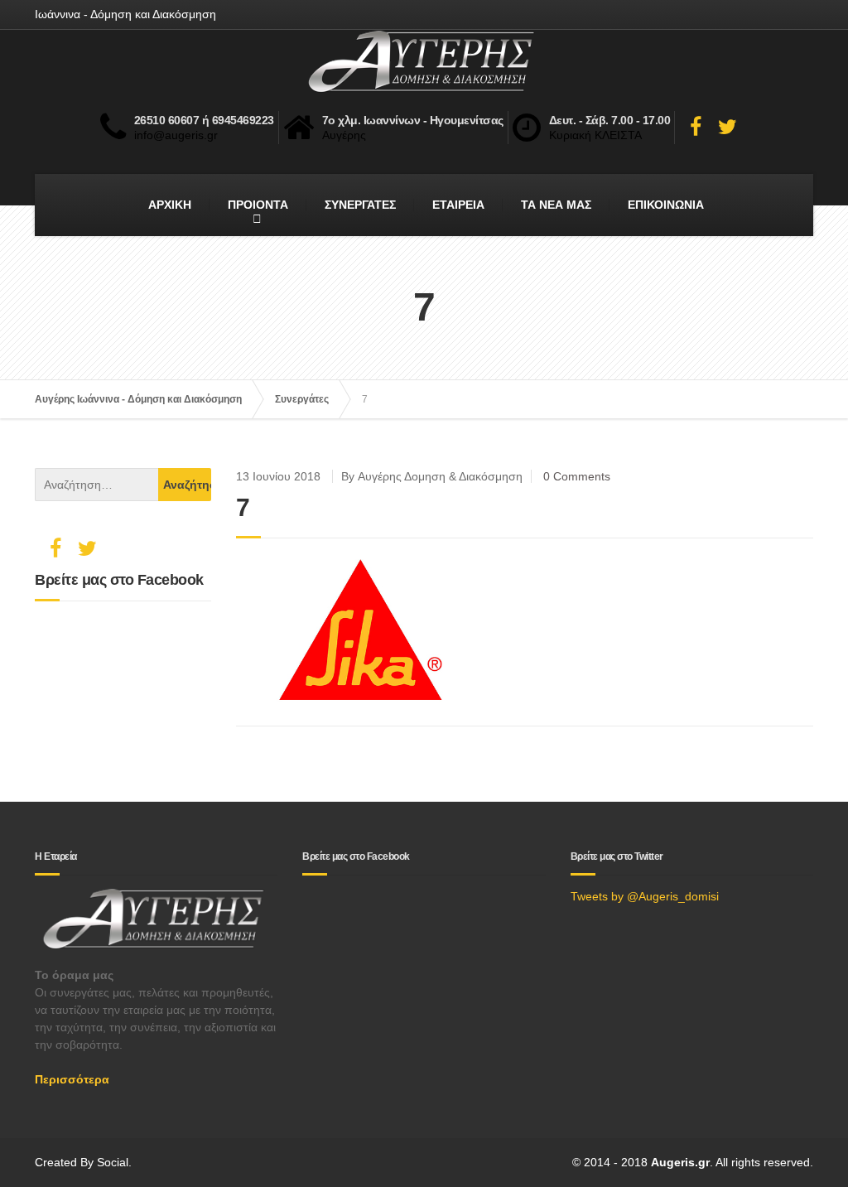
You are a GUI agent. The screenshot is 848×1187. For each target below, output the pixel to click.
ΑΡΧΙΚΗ (169, 204)
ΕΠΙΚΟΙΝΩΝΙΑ (666, 204)
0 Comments (576, 476)
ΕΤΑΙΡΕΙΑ (458, 204)
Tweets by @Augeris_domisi (645, 896)
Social (112, 1162)
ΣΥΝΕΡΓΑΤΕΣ (360, 204)
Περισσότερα (72, 1079)
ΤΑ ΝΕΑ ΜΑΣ (556, 204)
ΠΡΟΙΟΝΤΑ (258, 204)
